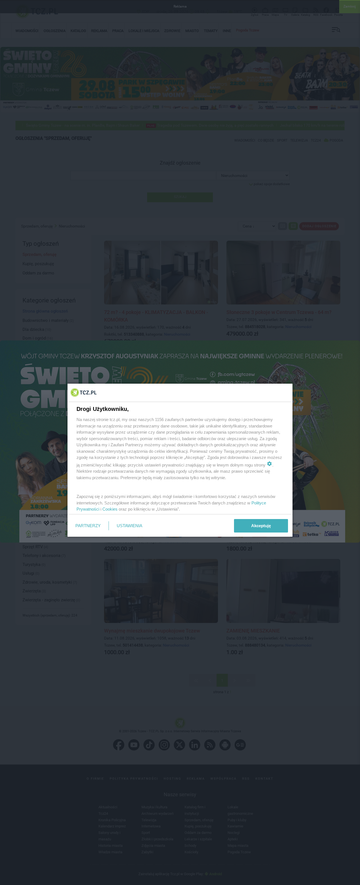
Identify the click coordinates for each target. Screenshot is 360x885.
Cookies (110, 509)
